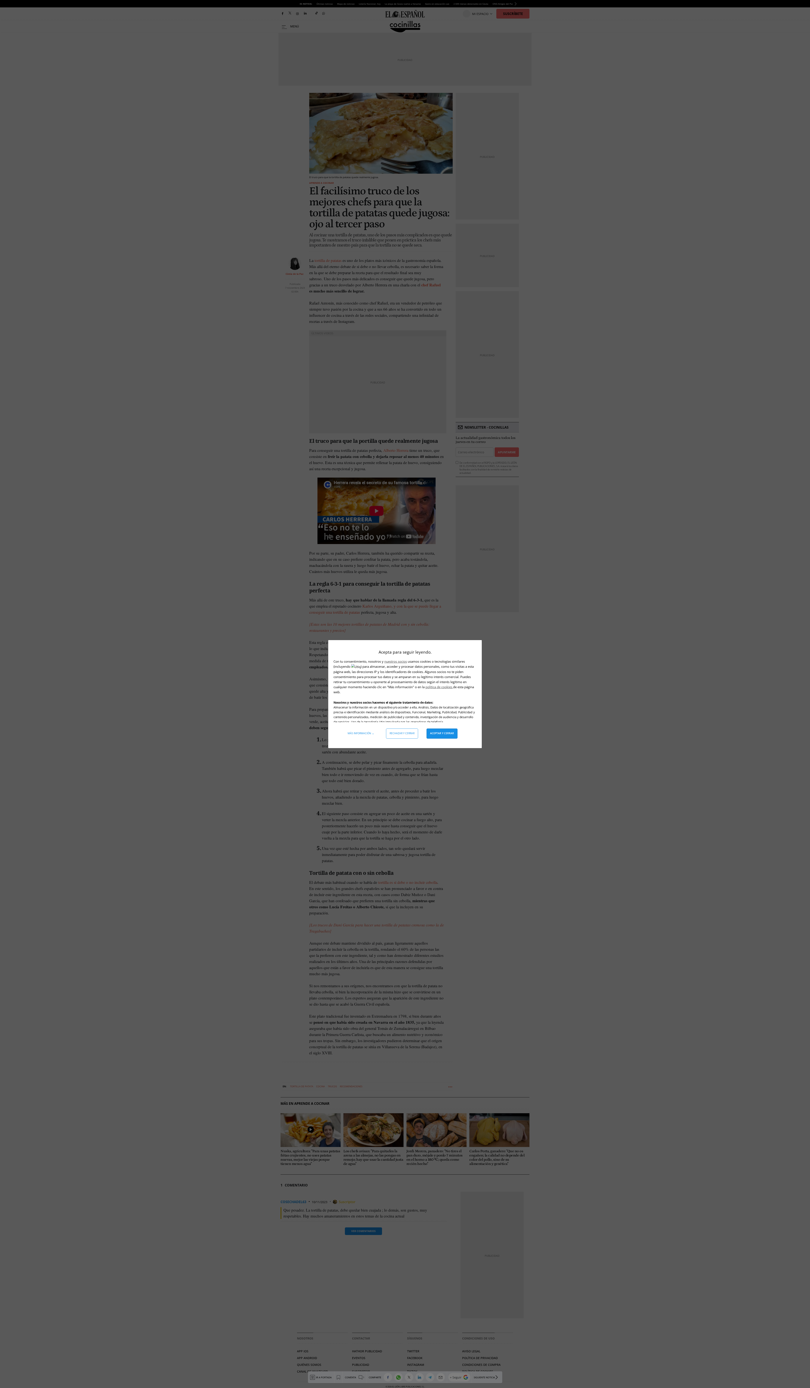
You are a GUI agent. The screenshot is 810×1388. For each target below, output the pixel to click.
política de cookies (439, 687)
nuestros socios (395, 661)
